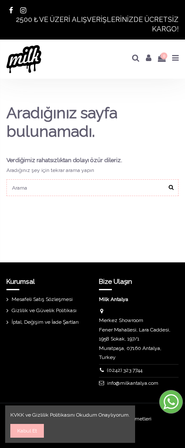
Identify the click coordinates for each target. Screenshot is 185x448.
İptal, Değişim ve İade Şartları (45, 322)
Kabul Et (27, 431)
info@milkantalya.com (132, 383)
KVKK (17, 415)
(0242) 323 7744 (124, 370)
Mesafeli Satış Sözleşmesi (42, 299)
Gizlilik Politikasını (53, 415)
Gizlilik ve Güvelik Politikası (44, 310)
